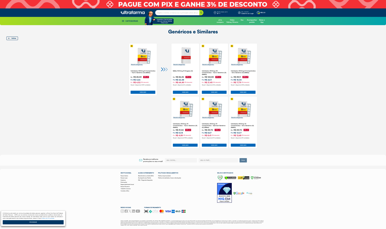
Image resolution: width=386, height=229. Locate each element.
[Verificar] (230, 179)
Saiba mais (143, 92)
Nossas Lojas (124, 178)
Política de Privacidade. (48, 218)
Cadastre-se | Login (247, 13)
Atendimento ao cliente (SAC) (146, 176)
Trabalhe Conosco (126, 188)
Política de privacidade (164, 176)
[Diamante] (224, 193)
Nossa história (124, 176)
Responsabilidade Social (127, 184)
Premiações (124, 182)
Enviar (243, 160)
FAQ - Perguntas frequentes (145, 180)
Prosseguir (33, 222)
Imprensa (123, 180)
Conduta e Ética (125, 191)
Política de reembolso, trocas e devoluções (169, 178)
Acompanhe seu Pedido (144, 178)
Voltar (13, 38)
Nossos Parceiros (125, 186)
